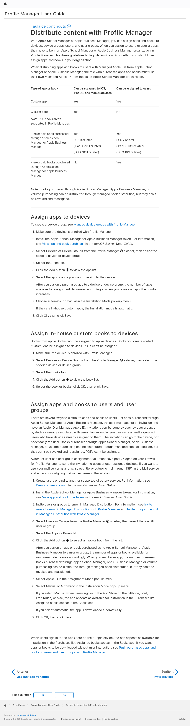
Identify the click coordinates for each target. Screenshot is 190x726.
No (64, 695)
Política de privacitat (71, 719)
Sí (43, 695)
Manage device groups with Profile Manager (104, 224)
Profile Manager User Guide (35, 13)
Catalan (182, 719)
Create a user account (52, 485)
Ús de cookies (111, 719)
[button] (51, 26)
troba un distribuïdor (26, 715)
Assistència (19, 705)
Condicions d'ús (93, 719)
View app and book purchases (63, 244)
